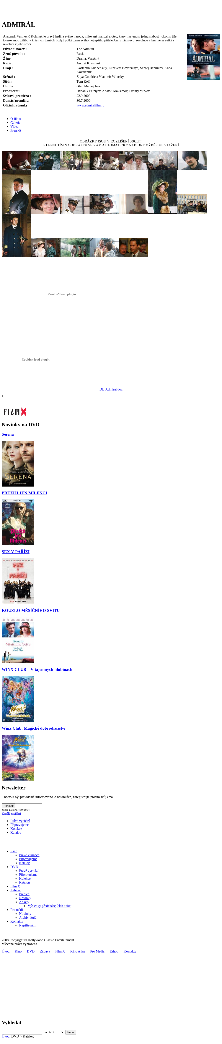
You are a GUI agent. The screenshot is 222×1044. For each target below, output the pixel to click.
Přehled (24, 894)
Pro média (17, 910)
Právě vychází (20, 821)
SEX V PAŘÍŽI (15, 551)
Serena (8, 434)
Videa (14, 126)
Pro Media (97, 951)
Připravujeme (19, 825)
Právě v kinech (29, 855)
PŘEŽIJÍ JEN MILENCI (24, 493)
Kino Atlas (77, 951)
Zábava (15, 890)
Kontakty (16, 921)
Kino (13, 851)
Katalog (15, 832)
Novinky (25, 898)
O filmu (15, 119)
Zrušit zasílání (11, 813)
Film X (15, 886)
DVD (14, 867)
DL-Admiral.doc (111, 389)
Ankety (24, 902)
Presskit (15, 130)
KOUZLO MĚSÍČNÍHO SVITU (31, 610)
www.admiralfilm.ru (90, 105)
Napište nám (27, 925)
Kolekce (16, 828)
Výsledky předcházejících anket (49, 906)
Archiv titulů (27, 917)
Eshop (114, 951)
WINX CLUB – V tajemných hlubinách (37, 669)
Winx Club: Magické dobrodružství (33, 728)
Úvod (6, 951)
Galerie (15, 122)
